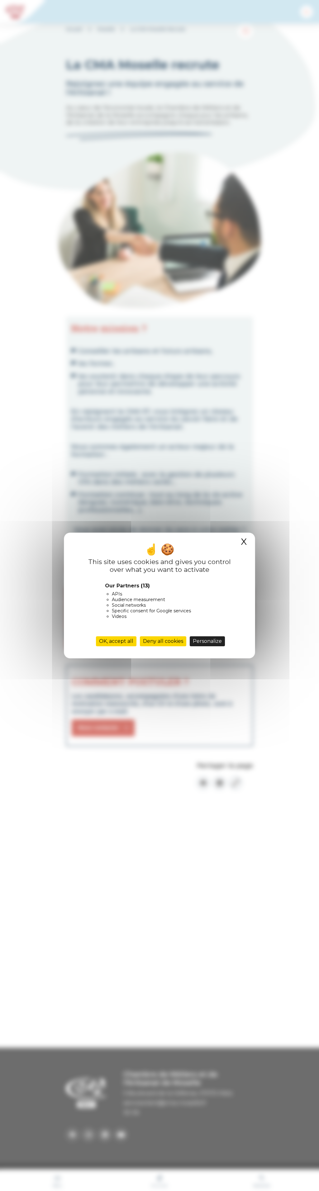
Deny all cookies (163, 641)
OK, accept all (116, 641)
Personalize (207, 641)
